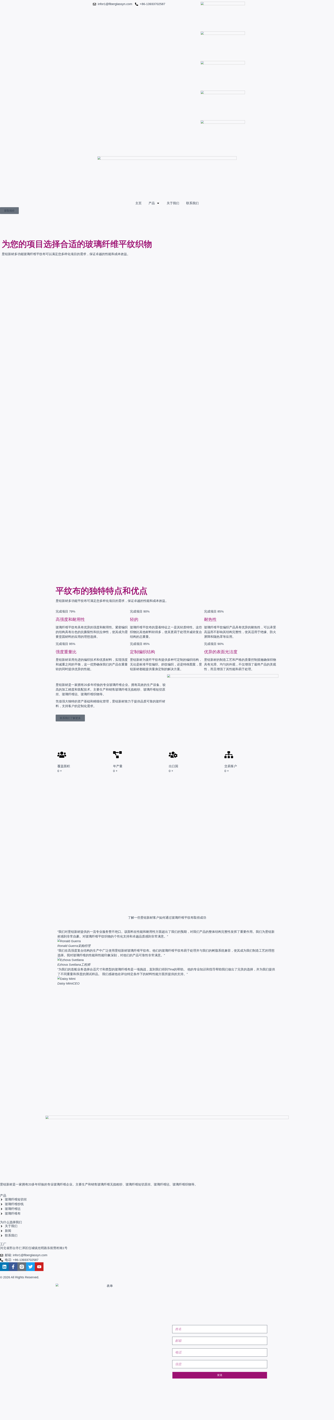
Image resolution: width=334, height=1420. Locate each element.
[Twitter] (30, 1266)
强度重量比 (66, 651)
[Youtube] (39, 1266)
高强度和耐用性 (70, 619)
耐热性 (210, 619)
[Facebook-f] (13, 1266)
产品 (152, 203)
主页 (138, 203)
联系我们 (192, 203)
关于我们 (173, 203)
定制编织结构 (142, 651)
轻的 (134, 619)
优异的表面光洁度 (220, 651)
